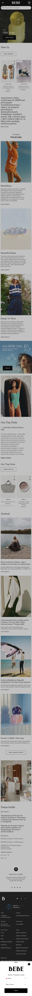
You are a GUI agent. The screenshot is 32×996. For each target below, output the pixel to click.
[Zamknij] (29, 964)
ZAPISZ (16, 990)
